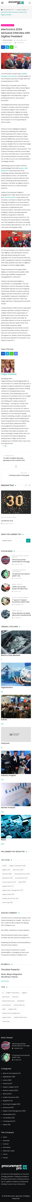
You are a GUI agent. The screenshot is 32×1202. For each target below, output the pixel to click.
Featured (6, 1084)
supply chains (8, 894)
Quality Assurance (9, 1097)
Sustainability (16, 571)
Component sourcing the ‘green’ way (21, 575)
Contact (6, 1144)
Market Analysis (17, 584)
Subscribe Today (8, 1151)
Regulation (6, 1101)
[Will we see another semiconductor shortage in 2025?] (5, 559)
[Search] (30, 3)
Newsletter (7, 878)
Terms (5, 1154)
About (5, 1137)
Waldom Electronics (10, 898)
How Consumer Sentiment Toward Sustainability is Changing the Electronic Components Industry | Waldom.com (15, 952)
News (14, 517)
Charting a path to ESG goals (19, 475)
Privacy (5, 1158)
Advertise (6, 1141)
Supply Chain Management (20, 597)
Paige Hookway (8, 40)
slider (22, 882)
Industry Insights (6, 517)
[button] (26, 485)
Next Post (24, 473)
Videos (5, 1125)
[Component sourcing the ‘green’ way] (5, 574)
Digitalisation (7, 1077)
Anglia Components (17, 866)
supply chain (8, 886)
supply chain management (12, 890)
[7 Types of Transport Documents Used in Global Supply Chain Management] (5, 600)
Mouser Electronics (22, 874)
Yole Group (7, 902)
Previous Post (9, 455)
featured (7, 874)
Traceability (7, 1118)
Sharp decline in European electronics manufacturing (21, 614)
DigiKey (6, 870)
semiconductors (9, 882)
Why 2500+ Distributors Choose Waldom (15, 930)
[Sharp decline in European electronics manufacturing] (5, 614)
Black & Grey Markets (10, 1073)
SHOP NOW (5, 981)
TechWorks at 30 (7, 521)
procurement (21, 878)
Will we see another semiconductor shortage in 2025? (21, 562)
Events (5, 1080)
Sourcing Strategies (19, 570)
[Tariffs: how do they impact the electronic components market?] (5, 587)
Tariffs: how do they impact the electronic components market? (20, 589)
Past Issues (6, 1147)
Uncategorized (8, 1121)
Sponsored (6, 1108)
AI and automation (9, 197)
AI (4, 866)
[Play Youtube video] (16, 238)
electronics (18, 870)
